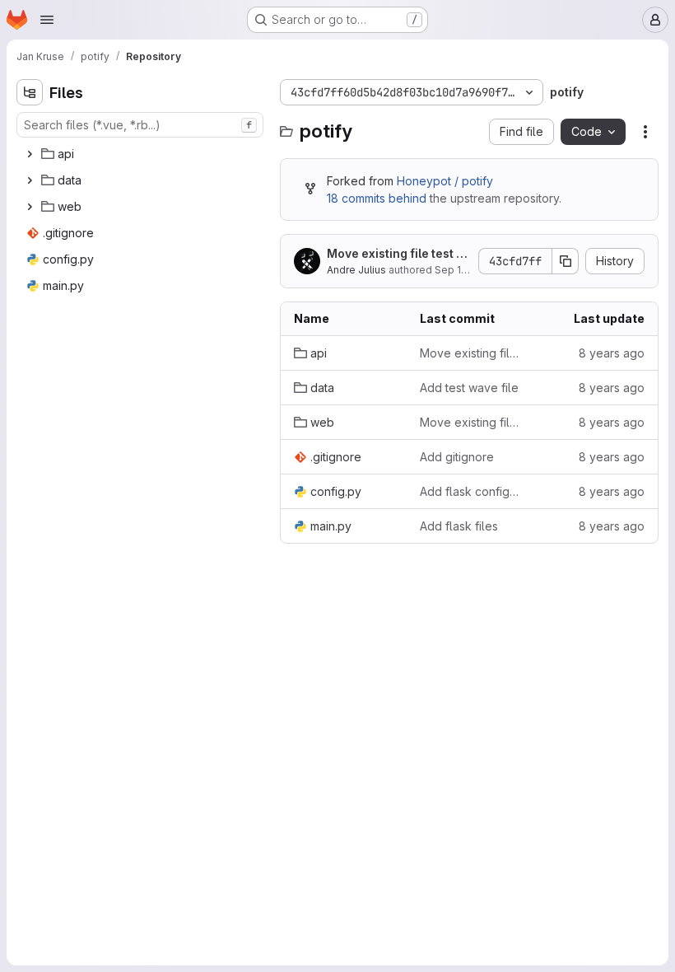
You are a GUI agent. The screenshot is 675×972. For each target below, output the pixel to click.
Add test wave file (469, 388)
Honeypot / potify (445, 181)
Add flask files (459, 526)
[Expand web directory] (30, 207)
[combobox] (139, 125)
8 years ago (612, 353)
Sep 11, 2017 (464, 270)
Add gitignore (457, 457)
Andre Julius (356, 270)
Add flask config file (469, 491)
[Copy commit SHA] (565, 261)
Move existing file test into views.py (397, 254)
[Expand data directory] (30, 180)
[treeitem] (141, 154)
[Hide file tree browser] (29, 92)
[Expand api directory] (30, 154)
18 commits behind (376, 198)
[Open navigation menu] (47, 20)
